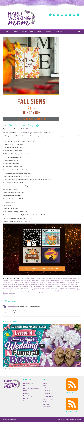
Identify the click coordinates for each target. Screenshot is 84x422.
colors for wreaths (61, 282)
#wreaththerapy (20, 280)
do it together (25, 284)
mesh (11, 292)
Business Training (28, 383)
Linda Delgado (13, 306)
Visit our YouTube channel (11, 368)
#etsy (22, 279)
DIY (11, 279)
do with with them (52, 284)
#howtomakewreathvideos (33, 279)
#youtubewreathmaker (67, 280)
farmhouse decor (36, 286)
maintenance (70, 290)
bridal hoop (34, 282)
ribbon (48, 292)
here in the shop (26, 221)
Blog (15, 32)
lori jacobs (59, 290)
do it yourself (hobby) (38, 284)
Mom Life (26, 393)
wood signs (11, 294)
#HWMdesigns (48, 279)
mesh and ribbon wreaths (21, 292)
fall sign (16, 286)
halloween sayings (16, 288)
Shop (39, 32)
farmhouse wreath (71, 286)
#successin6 (57, 279)
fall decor (61, 284)
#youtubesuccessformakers (36, 280)
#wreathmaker (67, 279)
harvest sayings (67, 288)
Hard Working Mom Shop (31, 388)
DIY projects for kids (14, 284)
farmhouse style (59, 286)
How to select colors (40, 290)
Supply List (58, 32)
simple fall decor (56, 292)
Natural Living (27, 396)
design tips (70, 282)
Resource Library (27, 32)
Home (7, 32)
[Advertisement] (42, 409)
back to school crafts (23, 282)
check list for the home (46, 282)
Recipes (47, 391)
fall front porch (70, 284)
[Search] (79, 31)
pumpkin (42, 292)
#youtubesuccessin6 (52, 280)
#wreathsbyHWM (9, 280)
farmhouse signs (48, 286)
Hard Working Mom (39, 288)
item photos (51, 290)
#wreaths (76, 279)
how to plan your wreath (25, 290)
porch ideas (35, 292)
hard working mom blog (54, 288)
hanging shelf (27, 288)
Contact (48, 32)
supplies (65, 292)
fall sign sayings (25, 286)
